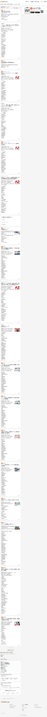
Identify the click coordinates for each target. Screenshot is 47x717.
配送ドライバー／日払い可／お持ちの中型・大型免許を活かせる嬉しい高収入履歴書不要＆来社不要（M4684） (10, 284)
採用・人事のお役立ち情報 (37, 707)
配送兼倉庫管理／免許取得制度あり (8, 62)
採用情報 (23, 710)
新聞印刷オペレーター (5, 326)
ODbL (15, 687)
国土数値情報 (17, 687)
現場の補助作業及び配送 (5, 11)
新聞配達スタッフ (4, 229)
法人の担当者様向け (11, 707)
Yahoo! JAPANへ (3, 713)
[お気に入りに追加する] (19, 21)
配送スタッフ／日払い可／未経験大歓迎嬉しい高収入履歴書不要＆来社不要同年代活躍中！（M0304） (10, 178)
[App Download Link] (32, 12)
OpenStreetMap (5, 687)
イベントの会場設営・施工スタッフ (8, 524)
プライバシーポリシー (24, 707)
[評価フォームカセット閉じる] (19, 690)
